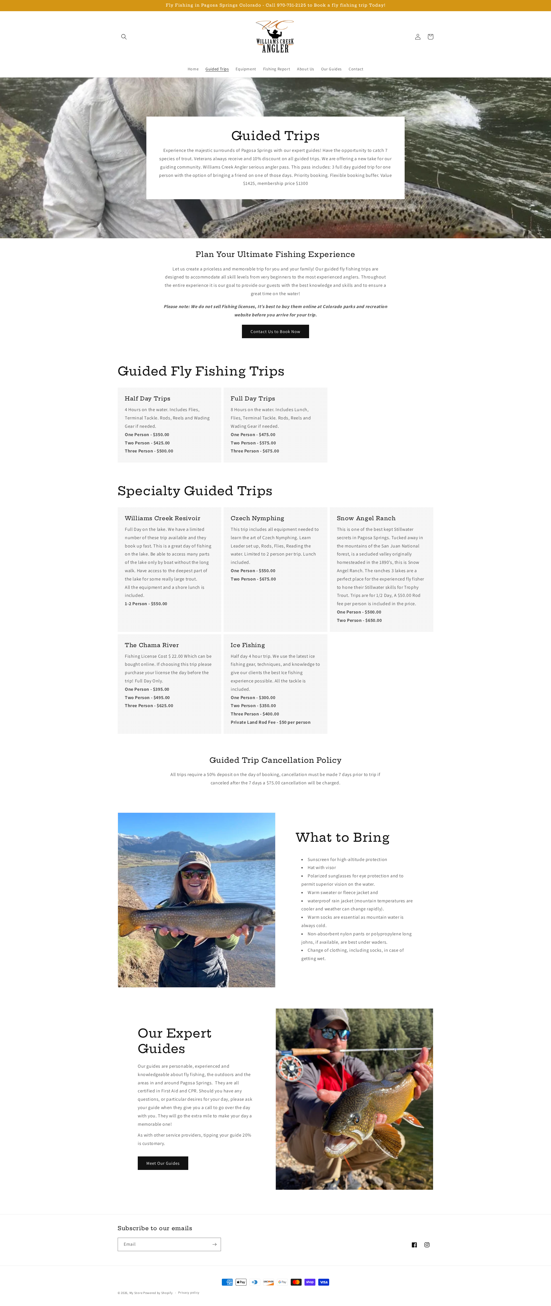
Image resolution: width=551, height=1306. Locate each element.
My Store (136, 1293)
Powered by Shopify (158, 1293)
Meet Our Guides (163, 1163)
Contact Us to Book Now (275, 331)
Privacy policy (188, 1292)
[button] (124, 36)
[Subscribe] (214, 1244)
